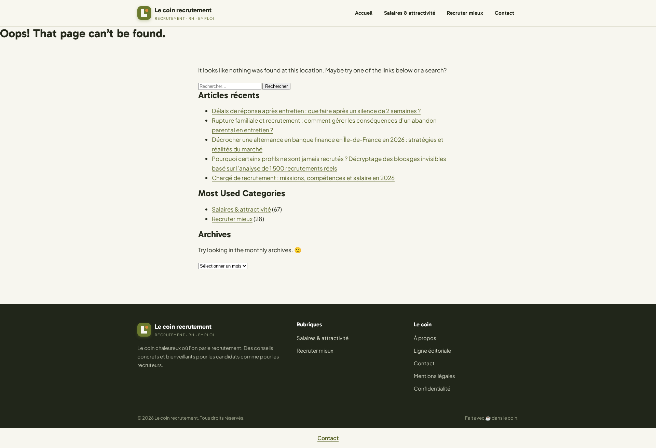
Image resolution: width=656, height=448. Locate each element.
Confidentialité (432, 388)
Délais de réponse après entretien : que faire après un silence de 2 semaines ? (316, 110)
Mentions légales (434, 375)
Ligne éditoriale (432, 350)
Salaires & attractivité (409, 13)
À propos (425, 338)
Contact (504, 13)
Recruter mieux (465, 13)
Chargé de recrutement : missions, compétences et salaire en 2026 (303, 177)
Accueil (363, 13)
